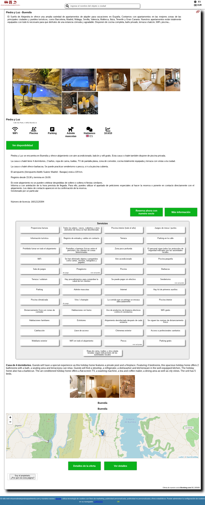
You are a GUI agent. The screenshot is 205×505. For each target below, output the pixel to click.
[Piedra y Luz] (37, 92)
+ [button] (10, 417)
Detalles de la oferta (84, 466)
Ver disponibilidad (22, 145)
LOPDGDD (98, 502)
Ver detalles (120, 466)
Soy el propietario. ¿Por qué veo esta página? (22, 476)
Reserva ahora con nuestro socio (146, 212)
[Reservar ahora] (198, 11)
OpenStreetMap (192, 457)
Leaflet (181, 457)
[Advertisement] (102, 46)
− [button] (10, 422)
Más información (181, 212)
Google (58, 499)
